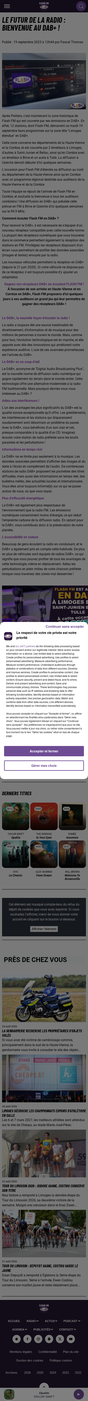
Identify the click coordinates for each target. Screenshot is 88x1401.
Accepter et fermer (44, 751)
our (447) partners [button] (25, 646)
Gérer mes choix (44, 765)
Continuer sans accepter (65, 626)
